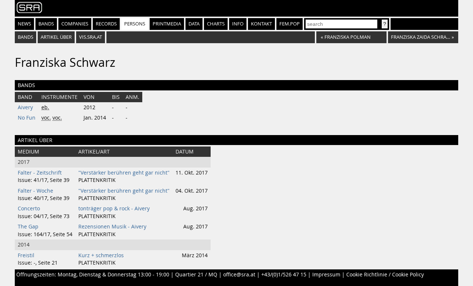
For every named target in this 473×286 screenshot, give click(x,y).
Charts (216, 24)
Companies (74, 24)
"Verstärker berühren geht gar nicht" (124, 172)
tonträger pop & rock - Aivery (114, 208)
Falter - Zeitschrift (40, 172)
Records (106, 24)
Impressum (326, 274)
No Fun (26, 117)
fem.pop (289, 24)
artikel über (56, 37)
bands (25, 37)
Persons (134, 24)
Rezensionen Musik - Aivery (112, 226)
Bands (46, 24)
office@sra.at (239, 274)
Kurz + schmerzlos (101, 255)
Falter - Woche (35, 190)
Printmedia (167, 24)
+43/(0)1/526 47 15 (283, 274)
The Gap (28, 226)
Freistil (26, 255)
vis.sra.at (90, 37)
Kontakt (261, 24)
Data (194, 24)
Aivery (25, 107)
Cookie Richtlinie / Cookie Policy (385, 274)
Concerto (29, 208)
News (24, 24)
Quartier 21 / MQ (196, 274)
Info (238, 24)
